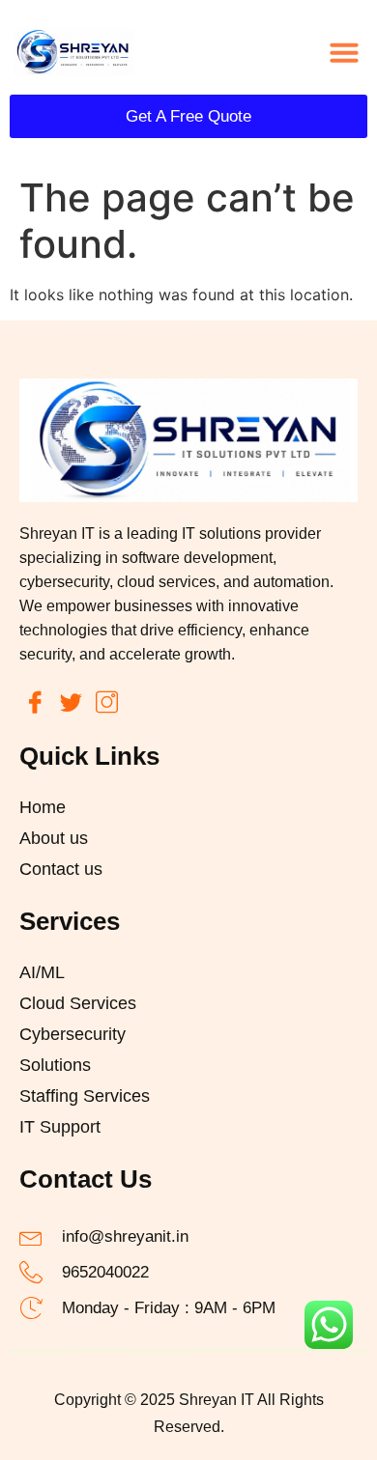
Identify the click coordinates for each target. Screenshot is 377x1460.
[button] (344, 52)
